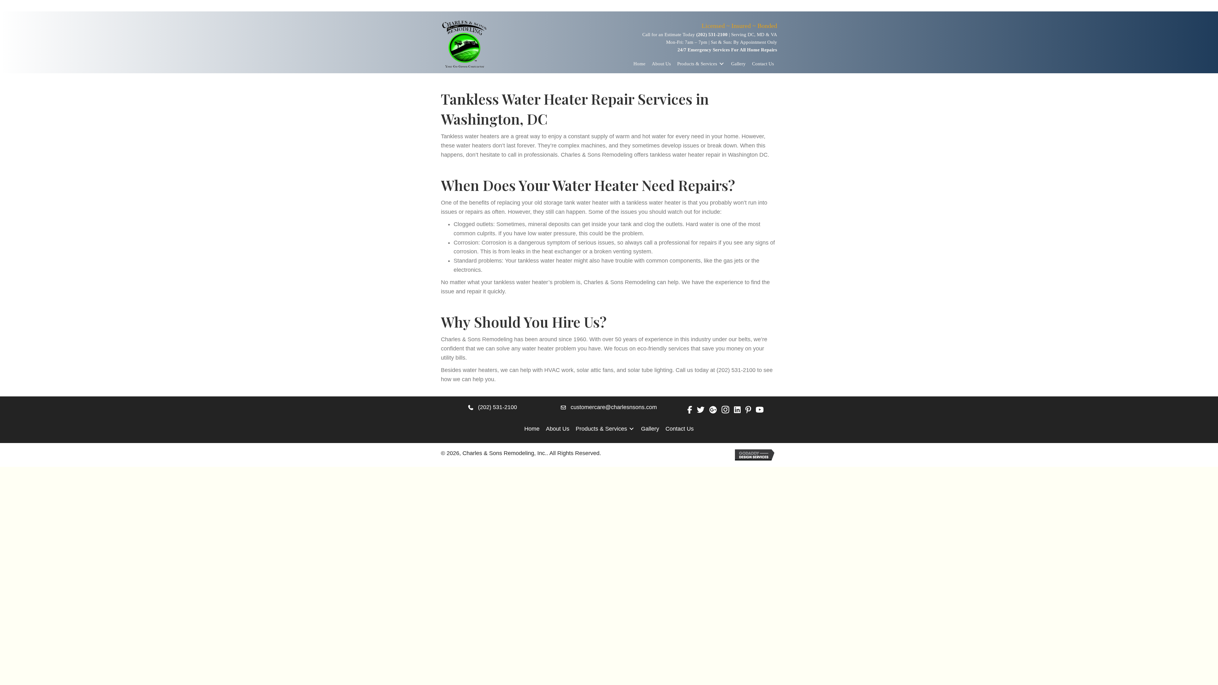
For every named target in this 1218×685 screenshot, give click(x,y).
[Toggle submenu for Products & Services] (721, 63)
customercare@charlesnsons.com (614, 407)
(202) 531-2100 (712, 34)
